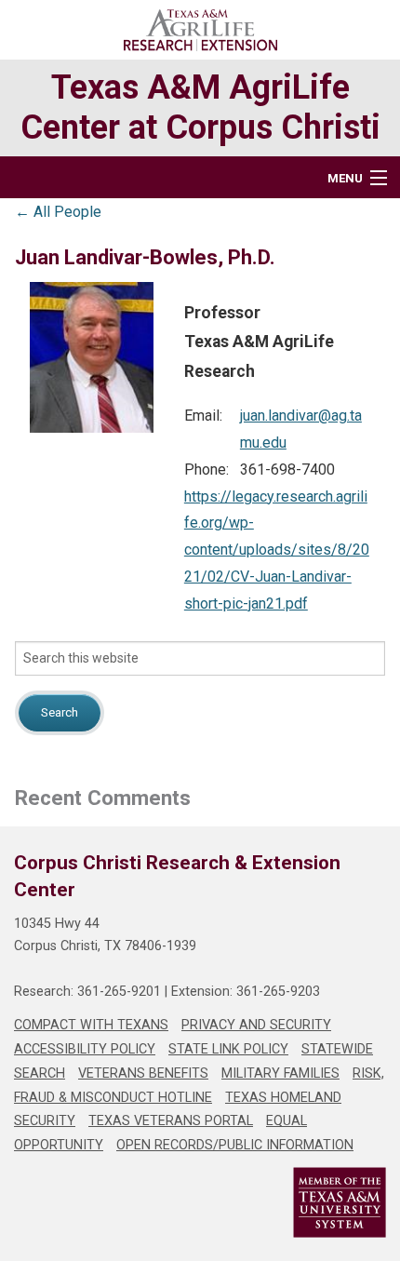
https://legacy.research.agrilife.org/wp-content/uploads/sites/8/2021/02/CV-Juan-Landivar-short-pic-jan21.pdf (276, 550)
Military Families (280, 1073)
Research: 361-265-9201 (87, 991)
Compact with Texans (91, 1025)
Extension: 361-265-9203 (245, 991)
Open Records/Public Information (234, 1145)
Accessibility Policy (84, 1049)
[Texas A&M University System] (200, 1202)
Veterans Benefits (143, 1073)
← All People (58, 211)
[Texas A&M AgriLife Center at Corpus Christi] (200, 30)
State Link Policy (228, 1049)
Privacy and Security (256, 1025)
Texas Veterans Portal (170, 1121)
